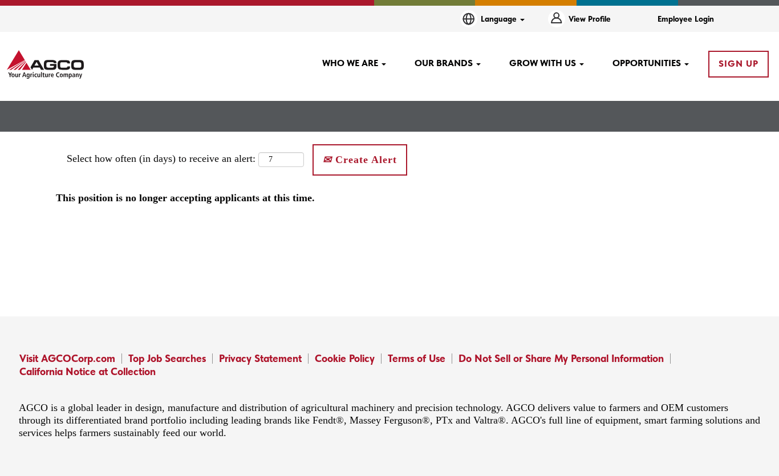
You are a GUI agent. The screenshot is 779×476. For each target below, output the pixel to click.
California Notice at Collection (87, 371)
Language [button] (500, 18)
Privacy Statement (260, 358)
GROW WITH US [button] (543, 63)
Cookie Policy (345, 358)
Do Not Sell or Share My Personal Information (561, 358)
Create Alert (364, 159)
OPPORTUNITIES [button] (647, 63)
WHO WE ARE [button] (351, 63)
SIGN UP (738, 63)
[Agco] (45, 64)
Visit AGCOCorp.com (67, 358)
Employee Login (686, 18)
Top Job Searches (167, 358)
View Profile (590, 18)
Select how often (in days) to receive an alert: (161, 158)
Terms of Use (416, 358)
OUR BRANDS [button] (445, 63)
